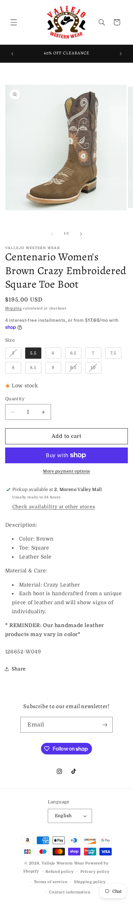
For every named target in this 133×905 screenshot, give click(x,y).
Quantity (15, 398)
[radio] (13, 353)
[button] (13, 22)
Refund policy (60, 872)
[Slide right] (81, 234)
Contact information (69, 892)
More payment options (66, 471)
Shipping (13, 308)
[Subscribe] (104, 725)
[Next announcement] (121, 54)
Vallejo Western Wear (63, 863)
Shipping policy (90, 882)
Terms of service (50, 882)
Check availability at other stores (53, 507)
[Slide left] (52, 234)
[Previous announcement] (12, 54)
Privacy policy (94, 872)
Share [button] (19, 669)
